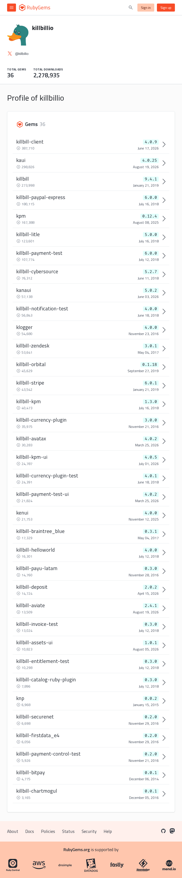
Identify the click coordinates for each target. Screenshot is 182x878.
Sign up (165, 7)
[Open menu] (11, 8)
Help (108, 831)
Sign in (146, 7)
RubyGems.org (76, 849)
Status (68, 831)
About (12, 831)
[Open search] (131, 8)
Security (89, 831)
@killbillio (22, 53)
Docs (29, 831)
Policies (48, 831)
